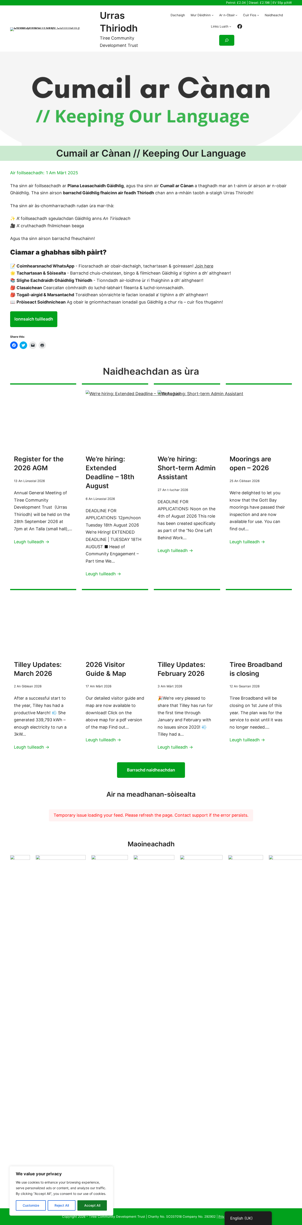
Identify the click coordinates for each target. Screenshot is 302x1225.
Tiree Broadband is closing (256, 669)
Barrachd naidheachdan (151, 769)
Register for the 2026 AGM (39, 463)
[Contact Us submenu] (258, 15)
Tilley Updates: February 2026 (181, 669)
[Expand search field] (226, 40)
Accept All (92, 1205)
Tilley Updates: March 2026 (38, 669)
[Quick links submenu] (230, 26)
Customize (31, 1205)
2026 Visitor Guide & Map (106, 669)
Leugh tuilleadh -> (31, 541)
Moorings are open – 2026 (250, 463)
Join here (204, 266)
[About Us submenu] (213, 15)
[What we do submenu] (236, 15)
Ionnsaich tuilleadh (33, 318)
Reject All (62, 1205)
